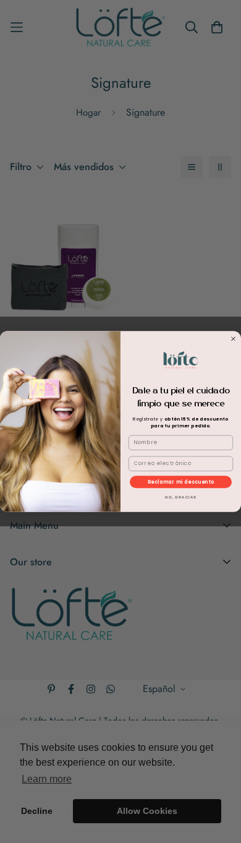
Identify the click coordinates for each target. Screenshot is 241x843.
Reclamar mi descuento (181, 482)
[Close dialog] (233, 338)
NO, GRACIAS (181, 497)
